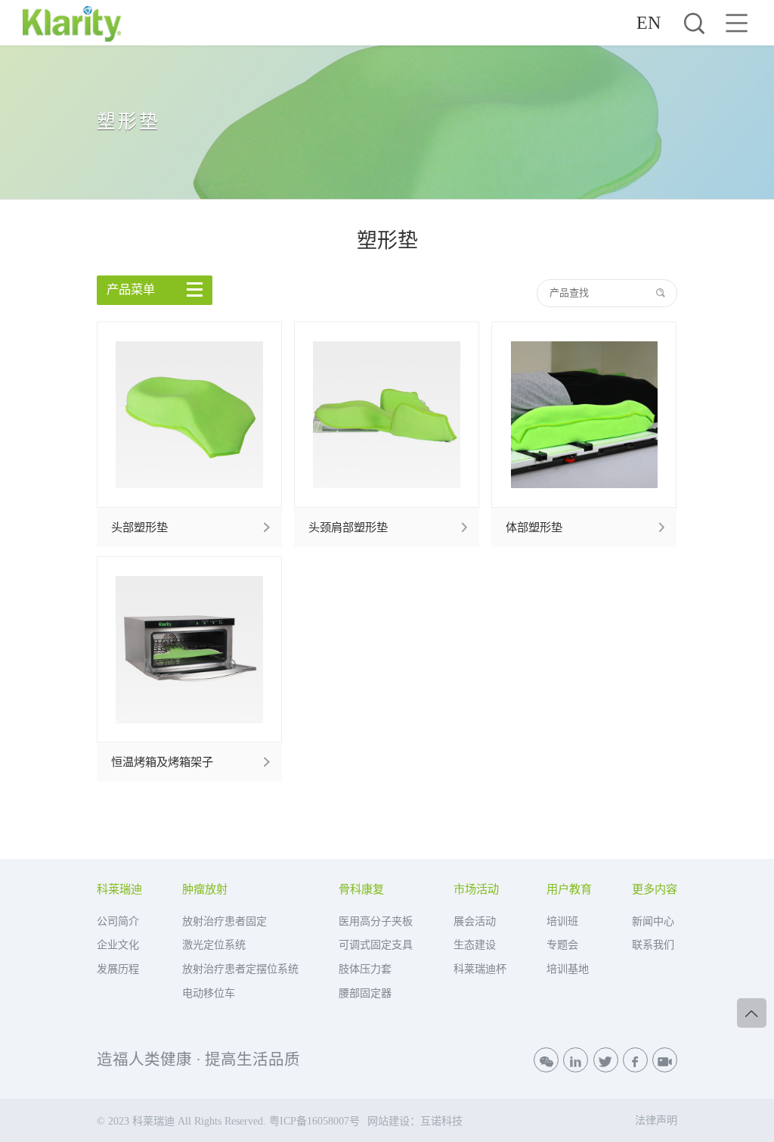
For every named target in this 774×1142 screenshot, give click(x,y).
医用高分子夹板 (376, 921)
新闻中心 (653, 921)
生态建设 (475, 944)
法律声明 (656, 1120)
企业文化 (118, 944)
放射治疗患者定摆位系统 (240, 969)
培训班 (562, 921)
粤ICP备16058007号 (314, 1121)
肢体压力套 (365, 969)
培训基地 (567, 969)
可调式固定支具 (376, 944)
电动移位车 (208, 993)
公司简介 (118, 921)
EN (648, 23)
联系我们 (653, 944)
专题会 (562, 944)
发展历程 (118, 969)
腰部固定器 (365, 993)
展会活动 (475, 921)
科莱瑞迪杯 (480, 969)
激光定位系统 (214, 944)
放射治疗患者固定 (224, 921)
